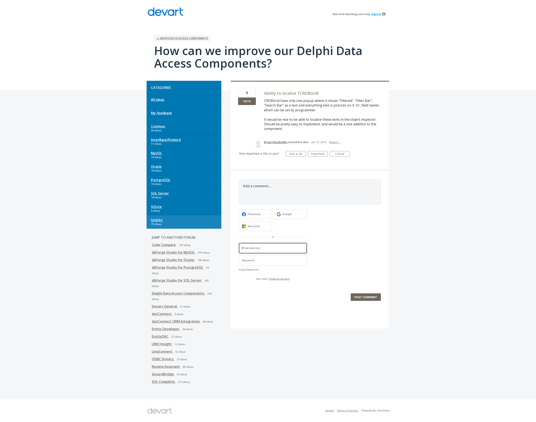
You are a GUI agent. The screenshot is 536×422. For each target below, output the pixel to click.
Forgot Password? (249, 269)
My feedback (161, 113)
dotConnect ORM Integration (176, 321)
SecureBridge (163, 374)
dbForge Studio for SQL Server (177, 280)
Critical (342, 154)
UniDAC (157, 220)
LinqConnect (162, 351)
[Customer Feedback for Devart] (165, 12)
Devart (329, 410)
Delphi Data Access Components (178, 293)
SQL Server (160, 193)
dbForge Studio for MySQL (174, 252)
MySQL (156, 153)
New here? (273, 279)
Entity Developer (166, 329)
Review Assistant (166, 366)
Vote (247, 101)
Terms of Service (347, 410)
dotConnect (162, 314)
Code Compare (164, 244)
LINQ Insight (162, 344)
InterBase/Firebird (166, 139)
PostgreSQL (160, 180)
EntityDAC (160, 336)
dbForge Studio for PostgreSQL (178, 267)
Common (158, 126)
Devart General (165, 306)
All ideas (157, 99)
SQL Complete (164, 381)
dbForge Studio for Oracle (173, 260)
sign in (376, 14)
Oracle (156, 166)
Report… (334, 142)
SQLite (156, 206)
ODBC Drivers (163, 359)
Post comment (365, 297)
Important (319, 154)
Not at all (297, 154)
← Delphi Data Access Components (182, 38)
